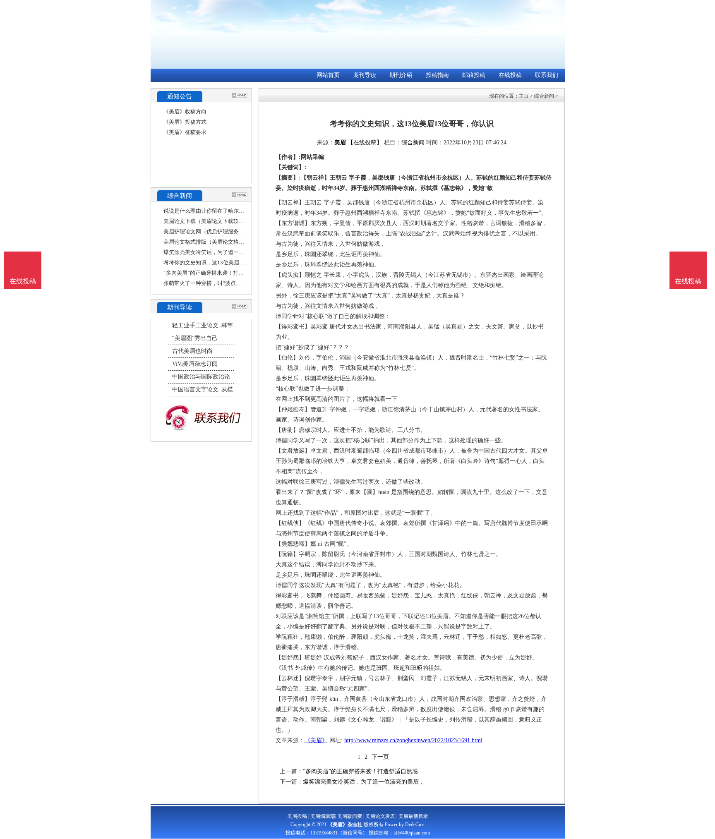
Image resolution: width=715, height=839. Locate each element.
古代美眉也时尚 (192, 351)
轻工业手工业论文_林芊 (202, 325)
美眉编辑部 (322, 816)
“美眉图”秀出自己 (195, 338)
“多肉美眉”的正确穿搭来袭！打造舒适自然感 (217, 273)
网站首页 (328, 75)
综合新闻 (544, 96)
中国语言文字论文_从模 (202, 389)
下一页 (380, 757)
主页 (524, 96)
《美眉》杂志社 (345, 824)
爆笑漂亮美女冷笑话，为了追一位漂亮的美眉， (219, 252)
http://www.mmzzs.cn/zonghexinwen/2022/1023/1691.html (413, 740)
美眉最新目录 (413, 816)
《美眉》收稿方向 (184, 111)
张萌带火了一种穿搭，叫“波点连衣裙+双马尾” (218, 283)
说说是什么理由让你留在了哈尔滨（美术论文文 (219, 211)
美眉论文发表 (380, 816)
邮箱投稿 (473, 75)
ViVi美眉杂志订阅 (195, 364)
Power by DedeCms (405, 824)
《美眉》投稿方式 (184, 122)
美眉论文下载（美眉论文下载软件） (206, 221)
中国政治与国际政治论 (201, 377)
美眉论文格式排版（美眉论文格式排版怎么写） (219, 242)
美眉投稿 (297, 816)
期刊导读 (364, 75)
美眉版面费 (349, 816)
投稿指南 (437, 75)
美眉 (340, 142)
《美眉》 (316, 740)
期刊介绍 (401, 75)
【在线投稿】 (365, 142)
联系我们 (546, 75)
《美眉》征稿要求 (184, 132)
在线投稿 (510, 75)
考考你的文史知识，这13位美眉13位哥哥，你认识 (223, 262)
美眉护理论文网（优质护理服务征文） (209, 231)
